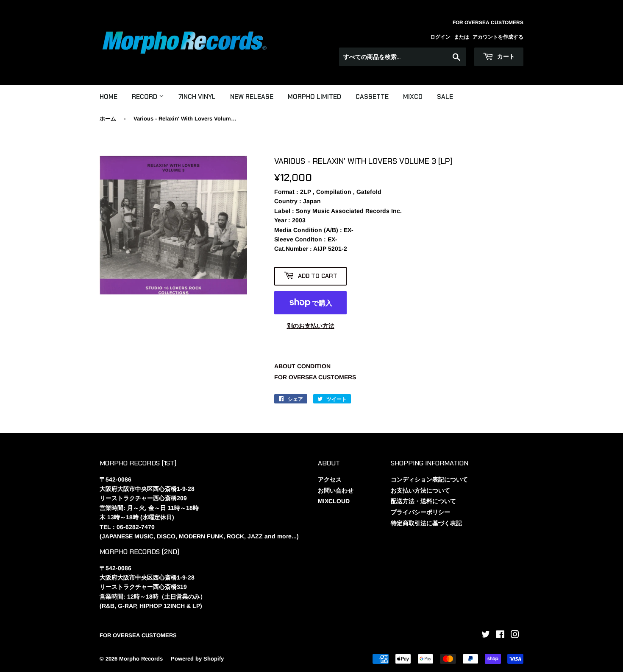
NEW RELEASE (251, 96)
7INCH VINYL (197, 96)
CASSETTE (372, 96)
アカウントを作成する (498, 37)
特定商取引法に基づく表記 (426, 523)
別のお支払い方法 (310, 325)
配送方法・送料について (423, 501)
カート (505, 56)
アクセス (330, 479)
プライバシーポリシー (420, 512)
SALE (445, 96)
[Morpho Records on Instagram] (515, 635)
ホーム (108, 118)
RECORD (145, 96)
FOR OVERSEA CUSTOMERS (315, 377)
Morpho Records (141, 658)
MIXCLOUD (334, 501)
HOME (108, 96)
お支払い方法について (420, 490)
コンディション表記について (429, 479)
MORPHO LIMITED (314, 96)
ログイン (440, 37)
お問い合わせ (335, 490)
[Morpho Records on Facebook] (500, 635)
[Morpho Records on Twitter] (485, 635)
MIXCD (413, 96)
